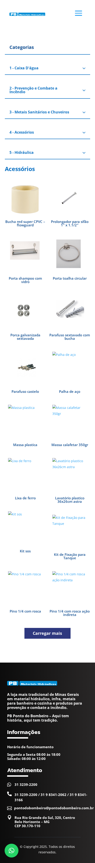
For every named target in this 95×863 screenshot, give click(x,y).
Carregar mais (47, 633)
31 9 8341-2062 (53, 794)
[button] (11, 850)
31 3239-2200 (26, 784)
